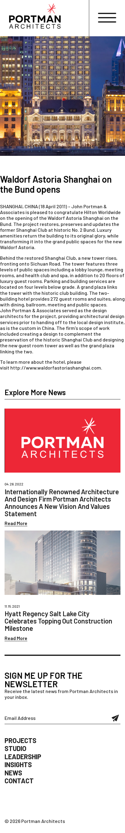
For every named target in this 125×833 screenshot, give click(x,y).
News (13, 773)
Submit (115, 718)
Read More (16, 523)
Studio (15, 748)
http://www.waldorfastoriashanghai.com (55, 367)
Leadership (23, 756)
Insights (18, 764)
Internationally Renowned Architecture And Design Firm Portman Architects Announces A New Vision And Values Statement (62, 503)
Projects (20, 740)
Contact (19, 781)
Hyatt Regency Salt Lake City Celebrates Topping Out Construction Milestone (58, 621)
